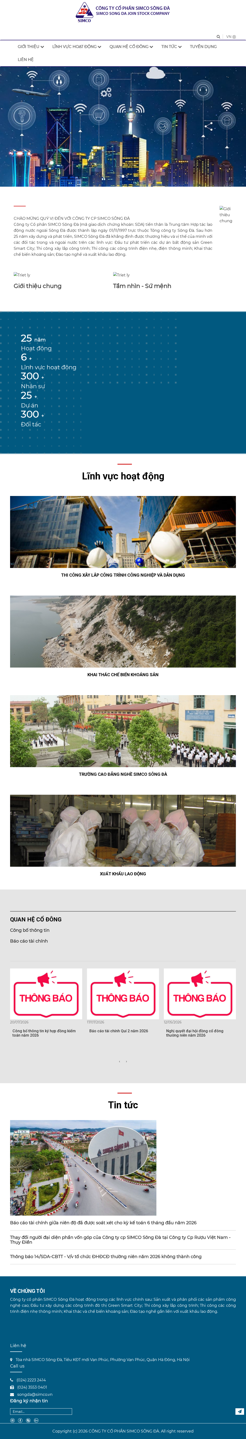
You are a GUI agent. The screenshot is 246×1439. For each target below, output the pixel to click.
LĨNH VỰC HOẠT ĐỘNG (75, 46)
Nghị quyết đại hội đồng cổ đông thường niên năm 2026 (194, 1033)
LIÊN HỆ (26, 59)
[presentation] (119, 1061)
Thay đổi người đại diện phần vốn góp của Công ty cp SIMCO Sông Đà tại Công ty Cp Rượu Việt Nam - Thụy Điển (120, 1240)
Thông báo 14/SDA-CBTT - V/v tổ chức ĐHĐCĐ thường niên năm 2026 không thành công (106, 1256)
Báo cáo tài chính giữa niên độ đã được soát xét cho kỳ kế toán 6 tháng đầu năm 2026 (104, 1222)
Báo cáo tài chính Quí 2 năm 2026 (118, 1031)
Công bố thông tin (29, 930)
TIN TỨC (169, 46)
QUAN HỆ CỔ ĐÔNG (129, 46)
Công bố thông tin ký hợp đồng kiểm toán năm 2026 (44, 1033)
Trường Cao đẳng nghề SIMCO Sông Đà (123, 774)
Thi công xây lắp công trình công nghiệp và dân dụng (123, 575)
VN (229, 37)
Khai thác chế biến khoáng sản (123, 674)
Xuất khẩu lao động (123, 873)
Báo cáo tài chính (29, 941)
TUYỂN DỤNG (203, 46)
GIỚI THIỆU (29, 46)
